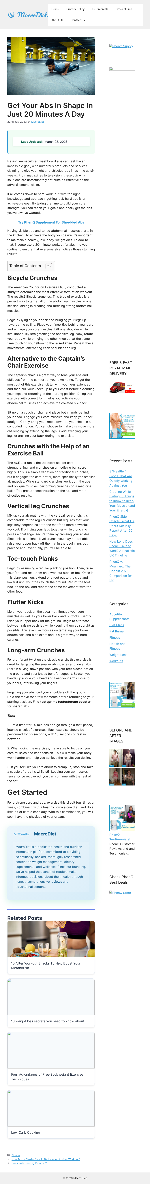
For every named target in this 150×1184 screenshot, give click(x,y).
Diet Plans (116, 625)
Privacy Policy (75, 9)
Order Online (124, 9)
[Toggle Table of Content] (47, 266)
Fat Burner (117, 631)
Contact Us (78, 20)
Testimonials (100, 9)
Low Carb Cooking (25, 1132)
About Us (57, 20)
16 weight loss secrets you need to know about (47, 1021)
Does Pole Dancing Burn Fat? (29, 1163)
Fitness (16, 1155)
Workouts (116, 661)
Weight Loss (118, 655)
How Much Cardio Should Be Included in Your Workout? (46, 1159)
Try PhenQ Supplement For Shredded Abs (51, 222)
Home (55, 9)
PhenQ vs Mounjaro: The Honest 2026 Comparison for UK (120, 571)
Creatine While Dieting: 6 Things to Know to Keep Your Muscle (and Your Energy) (122, 501)
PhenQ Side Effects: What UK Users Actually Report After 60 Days (121, 526)
